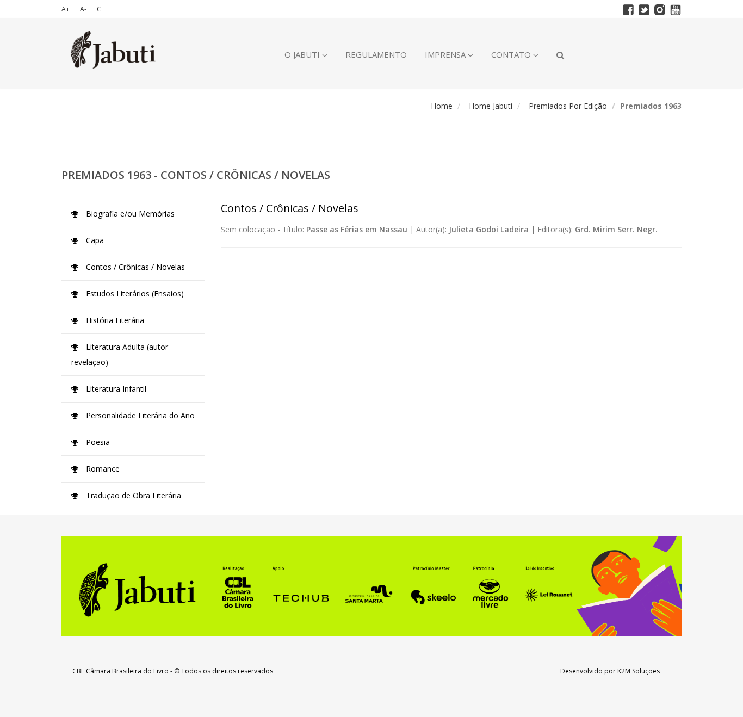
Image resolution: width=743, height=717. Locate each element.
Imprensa (446, 54)
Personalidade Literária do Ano (139, 415)
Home (442, 106)
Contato (512, 54)
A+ (65, 9)
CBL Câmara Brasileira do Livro (120, 671)
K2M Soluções (638, 671)
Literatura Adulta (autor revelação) (119, 354)
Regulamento (376, 54)
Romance (102, 468)
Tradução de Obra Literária (132, 495)
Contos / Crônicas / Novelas (134, 267)
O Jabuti (303, 54)
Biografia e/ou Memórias (129, 213)
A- (83, 9)
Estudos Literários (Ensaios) (134, 293)
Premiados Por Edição (568, 106)
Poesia (97, 442)
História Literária (114, 320)
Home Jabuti (490, 106)
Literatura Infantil (115, 389)
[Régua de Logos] (371, 586)
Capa (94, 240)
